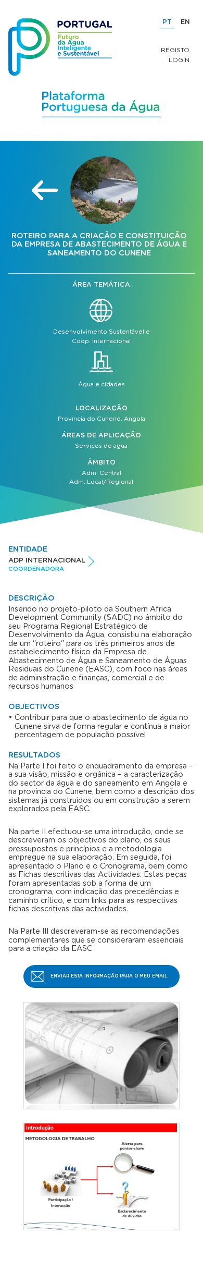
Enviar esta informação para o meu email (109, 976)
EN (185, 22)
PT (167, 22)
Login (179, 60)
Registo (175, 50)
